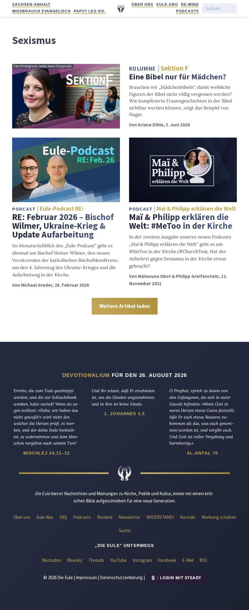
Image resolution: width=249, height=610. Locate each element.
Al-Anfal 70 (202, 453)
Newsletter (129, 517)
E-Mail (187, 560)
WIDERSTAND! (160, 517)
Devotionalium (86, 375)
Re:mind (190, 4)
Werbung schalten (219, 517)
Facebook (167, 560)
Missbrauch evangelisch (41, 11)
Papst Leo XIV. (89, 11)
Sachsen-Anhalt (31, 4)
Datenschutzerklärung (121, 577)
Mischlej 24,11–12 (46, 453)
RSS (203, 560)
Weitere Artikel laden (124, 306)
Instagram (142, 560)
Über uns (142, 4)
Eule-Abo (167, 4)
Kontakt (188, 517)
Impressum (86, 577)
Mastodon (51, 560)
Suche (125, 530)
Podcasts (187, 11)
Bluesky (74, 560)
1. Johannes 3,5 (124, 413)
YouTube (118, 560)
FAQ (63, 517)
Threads (96, 560)
